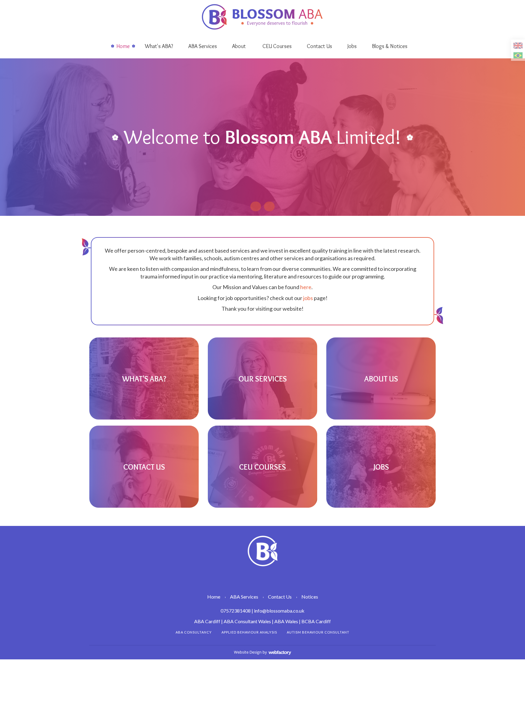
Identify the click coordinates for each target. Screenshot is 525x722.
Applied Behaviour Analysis (249, 632)
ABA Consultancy (194, 632)
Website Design (248, 652)
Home (123, 46)
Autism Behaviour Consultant (318, 632)
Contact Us (319, 46)
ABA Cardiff (207, 621)
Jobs (352, 46)
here (305, 287)
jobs (308, 298)
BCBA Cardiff (316, 621)
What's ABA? (159, 46)
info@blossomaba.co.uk (279, 610)
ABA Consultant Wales (247, 621)
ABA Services (202, 46)
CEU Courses (277, 46)
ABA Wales (286, 621)
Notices (309, 596)
